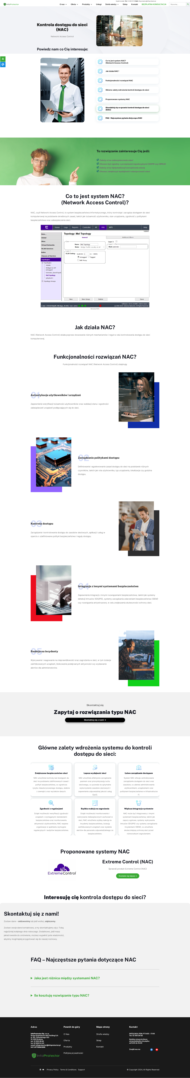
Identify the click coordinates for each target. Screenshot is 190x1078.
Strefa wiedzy (110, 4)
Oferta (73, 4)
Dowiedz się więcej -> (128, 876)
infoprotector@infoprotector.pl (147, 1)
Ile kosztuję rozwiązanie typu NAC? (61, 995)
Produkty (86, 4)
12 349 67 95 (131, 1)
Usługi (98, 4)
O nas (62, 4)
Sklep (125, 4)
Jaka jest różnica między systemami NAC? (67, 978)
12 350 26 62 (39, 1041)
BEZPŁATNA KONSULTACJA (154, 4)
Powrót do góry (72, 1027)
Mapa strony (103, 1027)
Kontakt (134, 4)
